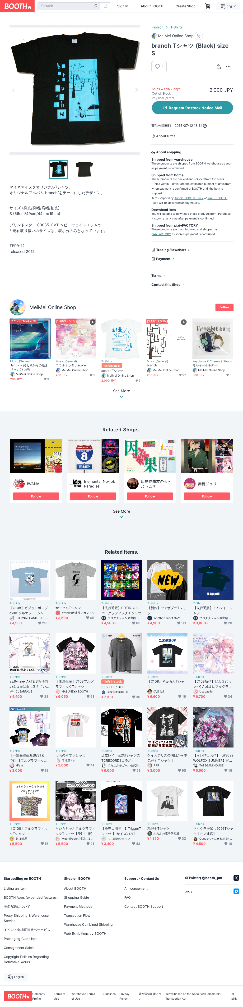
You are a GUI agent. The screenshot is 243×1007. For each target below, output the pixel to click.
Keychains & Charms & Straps (212, 361)
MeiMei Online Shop (52, 307)
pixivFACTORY (161, 234)
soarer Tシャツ (112, 371)
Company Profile (38, 996)
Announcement (136, 888)
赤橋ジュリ (207, 483)
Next (136, 90)
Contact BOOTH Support (143, 906)
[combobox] (68, 6)
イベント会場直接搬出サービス (27, 930)
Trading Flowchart (171, 250)
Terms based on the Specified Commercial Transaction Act (193, 996)
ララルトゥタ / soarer (71, 365)
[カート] (199, 36)
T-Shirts (176, 27)
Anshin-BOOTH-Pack (188, 198)
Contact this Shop (166, 285)
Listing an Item (15, 888)
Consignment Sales (18, 948)
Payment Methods (78, 906)
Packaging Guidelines (20, 939)
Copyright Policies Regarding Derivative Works (26, 959)
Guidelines (109, 994)
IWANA (33, 483)
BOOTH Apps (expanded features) (31, 897)
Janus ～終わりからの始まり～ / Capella (29, 367)
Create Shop (186, 6)
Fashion (157, 27)
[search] (95, 6)
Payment (163, 259)
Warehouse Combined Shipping (88, 924)
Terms (156, 275)
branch (152, 365)
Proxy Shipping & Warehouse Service (26, 918)
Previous (13, 90)
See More (121, 511)
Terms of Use (59, 996)
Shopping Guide (76, 897)
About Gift (164, 136)
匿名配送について (17, 906)
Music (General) (20, 361)
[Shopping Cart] (208, 6)
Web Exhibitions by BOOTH (85, 933)
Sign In (122, 6)
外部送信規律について (150, 996)
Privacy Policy (124, 996)
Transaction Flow (77, 915)
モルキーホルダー (204, 365)
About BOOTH (152, 6)
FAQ (127, 897)
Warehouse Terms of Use (83, 996)
